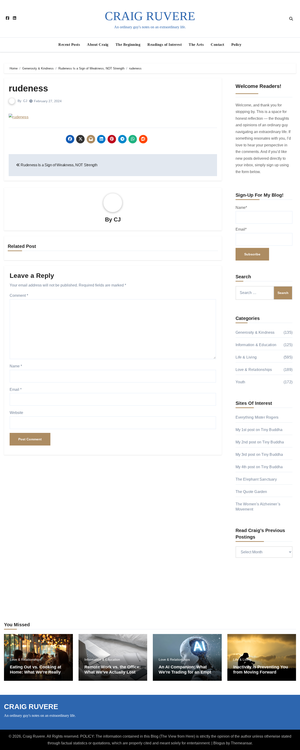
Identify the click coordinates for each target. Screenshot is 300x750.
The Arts (196, 45)
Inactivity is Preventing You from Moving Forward (260, 669)
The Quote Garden (251, 492)
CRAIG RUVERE (150, 16)
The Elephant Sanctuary (256, 479)
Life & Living (246, 357)
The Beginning (128, 45)
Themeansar (241, 743)
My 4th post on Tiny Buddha (259, 467)
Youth (240, 382)
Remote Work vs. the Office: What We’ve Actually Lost (112, 669)
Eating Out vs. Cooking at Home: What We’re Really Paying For (35, 672)
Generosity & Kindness (255, 332)
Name (16, 366)
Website (16, 413)
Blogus (219, 743)
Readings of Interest (164, 45)
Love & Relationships (254, 370)
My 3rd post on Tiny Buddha (259, 455)
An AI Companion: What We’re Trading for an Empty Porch (186, 672)
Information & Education (256, 345)
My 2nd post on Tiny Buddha (260, 442)
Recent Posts (69, 45)
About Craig (98, 45)
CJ (25, 101)
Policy (236, 45)
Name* (241, 208)
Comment (19, 295)
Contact (217, 45)
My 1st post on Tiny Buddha (259, 430)
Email (16, 389)
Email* (241, 229)
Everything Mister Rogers (257, 417)
